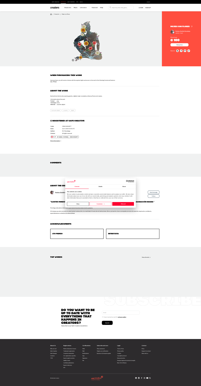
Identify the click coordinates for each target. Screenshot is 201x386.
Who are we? (53, 348)
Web (83, 348)
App (83, 355)
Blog (81, 2)
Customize (100, 204)
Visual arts (67, 7)
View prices (179, 44)
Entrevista (113, 234)
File (83, 360)
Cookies (119, 353)
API (64, 367)
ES (149, 2)
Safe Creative (55, 2)
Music (75, 7)
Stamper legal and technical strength (126, 360)
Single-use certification (102, 351)
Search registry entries (69, 358)
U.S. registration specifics (69, 355)
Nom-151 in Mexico (122, 362)
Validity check (66, 360)
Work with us (145, 353)
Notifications (85, 353)
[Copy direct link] (188, 50)
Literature (83, 7)
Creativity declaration (68, 353)
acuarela (65, 110)
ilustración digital (56, 110)
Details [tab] (100, 186)
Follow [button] (153, 196)
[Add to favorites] (192, 27)
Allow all (123, 204)
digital (72, 110)
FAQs (143, 348)
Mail (83, 351)
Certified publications (68, 362)
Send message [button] (153, 192)
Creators (63, 2)
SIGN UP (148, 7)
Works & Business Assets (69, 348)
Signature (84, 358)
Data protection (121, 358)
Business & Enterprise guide (104, 353)
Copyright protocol (121, 355)
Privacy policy (120, 351)
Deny (78, 204)
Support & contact (146, 351)
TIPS (77, 2)
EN (147, 2)
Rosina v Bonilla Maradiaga (182, 31)
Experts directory (67, 365)
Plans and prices (101, 348)
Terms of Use (120, 348)
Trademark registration (69, 351)
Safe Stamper (71, 2)
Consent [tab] (77, 186)
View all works (145, 257)
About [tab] (124, 186)
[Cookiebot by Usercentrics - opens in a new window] (127, 181)
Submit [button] (107, 323)
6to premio (57, 234)
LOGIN (141, 7)
